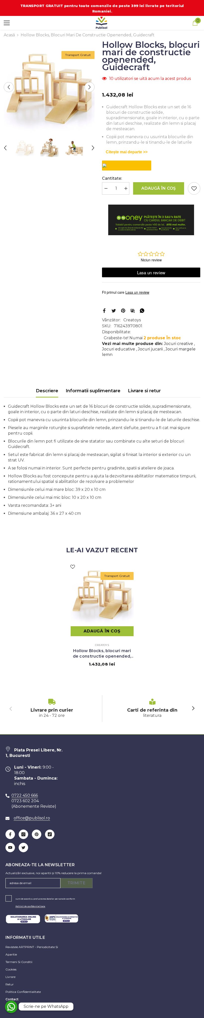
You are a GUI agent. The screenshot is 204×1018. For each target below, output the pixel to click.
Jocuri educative (118, 349)
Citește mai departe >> (127, 152)
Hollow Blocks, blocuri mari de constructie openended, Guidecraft (102, 653)
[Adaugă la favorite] (194, 188)
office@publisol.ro (32, 818)
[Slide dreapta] (193, 709)
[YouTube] (10, 847)
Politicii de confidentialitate (30, 906)
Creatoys (132, 320)
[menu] (7, 23)
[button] (9, 87)
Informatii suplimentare (93, 391)
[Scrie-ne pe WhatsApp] (11, 1007)
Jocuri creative (178, 343)
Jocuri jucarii (150, 349)
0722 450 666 (24, 795)
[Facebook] (104, 310)
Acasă (9, 35)
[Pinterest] (123, 310)
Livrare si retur (144, 391)
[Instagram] (23, 834)
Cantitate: (112, 178)
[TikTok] (49, 834)
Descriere (47, 391)
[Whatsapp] (142, 310)
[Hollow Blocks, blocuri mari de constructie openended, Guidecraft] (102, 593)
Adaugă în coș (158, 188)
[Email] (132, 310)
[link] (52, 708)
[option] (49, 87)
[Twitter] (113, 310)
